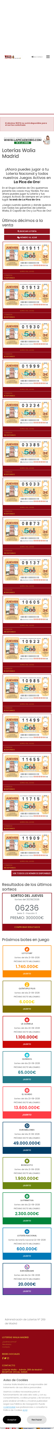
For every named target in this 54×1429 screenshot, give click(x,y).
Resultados (6, 1344)
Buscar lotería (28, 231)
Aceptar (11, 1419)
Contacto (6, 1347)
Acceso (38, 57)
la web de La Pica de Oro (24, 199)
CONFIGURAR (9, 1407)
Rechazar (37, 1419)
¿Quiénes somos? (9, 1342)
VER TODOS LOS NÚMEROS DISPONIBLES (32, 873)
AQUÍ (25, 1410)
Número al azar (28, 237)
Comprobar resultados (27, 927)
